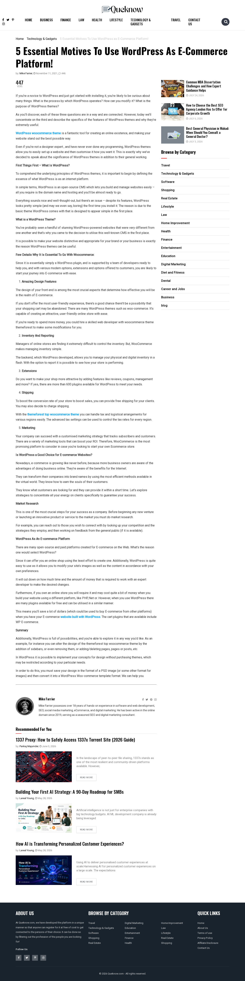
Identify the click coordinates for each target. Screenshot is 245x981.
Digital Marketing (134, 923)
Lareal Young (27, 798)
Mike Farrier (26, 73)
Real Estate (94, 943)
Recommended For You (33, 729)
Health (97, 19)
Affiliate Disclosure (208, 943)
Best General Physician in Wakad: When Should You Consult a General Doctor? (207, 132)
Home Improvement (172, 923)
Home (28, 19)
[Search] (226, 22)
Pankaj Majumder (29, 746)
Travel (176, 19)
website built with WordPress (80, 617)
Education (130, 928)
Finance (65, 19)
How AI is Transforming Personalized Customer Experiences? (70, 843)
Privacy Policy (205, 938)
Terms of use (205, 933)
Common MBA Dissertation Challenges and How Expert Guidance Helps (203, 86)
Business (46, 19)
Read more (86, 777)
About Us (203, 928)
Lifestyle (116, 19)
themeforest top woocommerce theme (53, 414)
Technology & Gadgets (141, 21)
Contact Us (194, 21)
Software (93, 933)
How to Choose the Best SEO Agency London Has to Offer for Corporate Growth (206, 109)
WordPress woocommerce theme (38, 133)
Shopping (93, 938)
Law (81, 19)
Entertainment (132, 933)
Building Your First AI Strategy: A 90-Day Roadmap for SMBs (70, 791)
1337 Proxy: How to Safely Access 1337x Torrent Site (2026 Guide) (75, 739)
